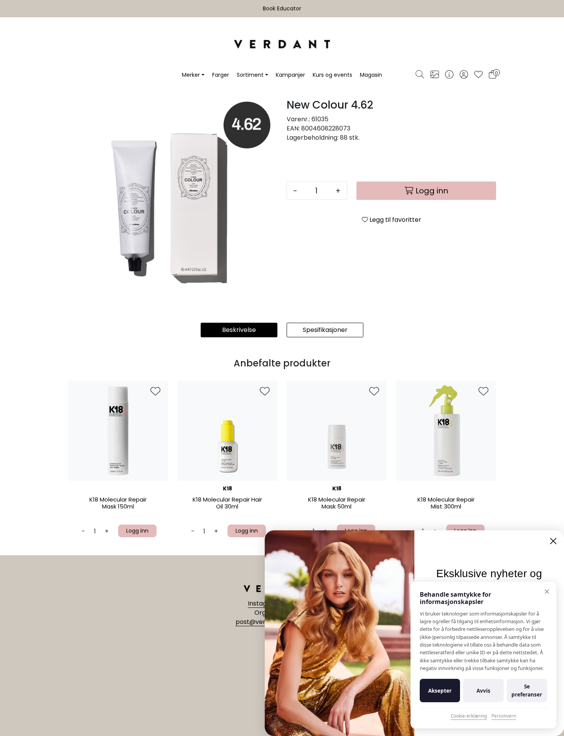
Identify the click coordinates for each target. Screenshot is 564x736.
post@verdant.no (262, 621)
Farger (220, 75)
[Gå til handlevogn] (492, 75)
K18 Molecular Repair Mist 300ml (446, 503)
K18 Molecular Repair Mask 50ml (336, 503)
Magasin (371, 75)
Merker (191, 75)
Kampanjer (290, 75)
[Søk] (419, 75)
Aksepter (440, 690)
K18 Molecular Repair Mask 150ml (118, 503)
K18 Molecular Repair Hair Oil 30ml (227, 503)
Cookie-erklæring (469, 716)
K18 (227, 488)
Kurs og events (332, 75)
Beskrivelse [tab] (239, 329)
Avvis (483, 690)
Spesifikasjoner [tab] (325, 329)
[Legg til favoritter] (155, 392)
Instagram (264, 603)
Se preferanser (526, 690)
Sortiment (250, 75)
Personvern (503, 716)
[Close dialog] (553, 541)
